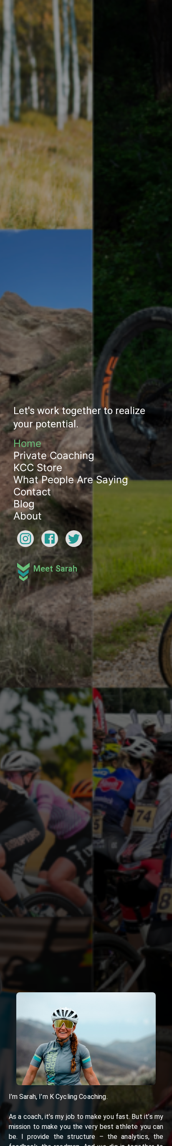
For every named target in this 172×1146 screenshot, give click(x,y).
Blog (24, 584)
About (27, 596)
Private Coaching (53, 535)
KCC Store (37, 548)
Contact (32, 572)
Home (27, 523)
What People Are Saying (70, 560)
